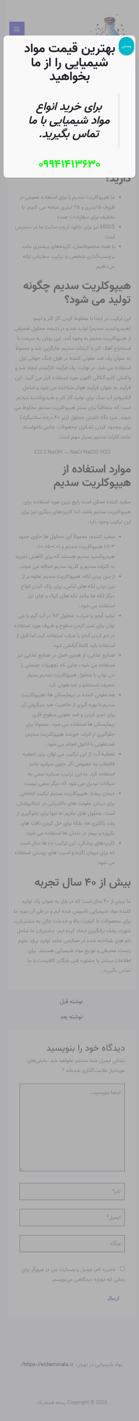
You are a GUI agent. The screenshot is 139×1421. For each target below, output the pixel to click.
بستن (126, 46)
